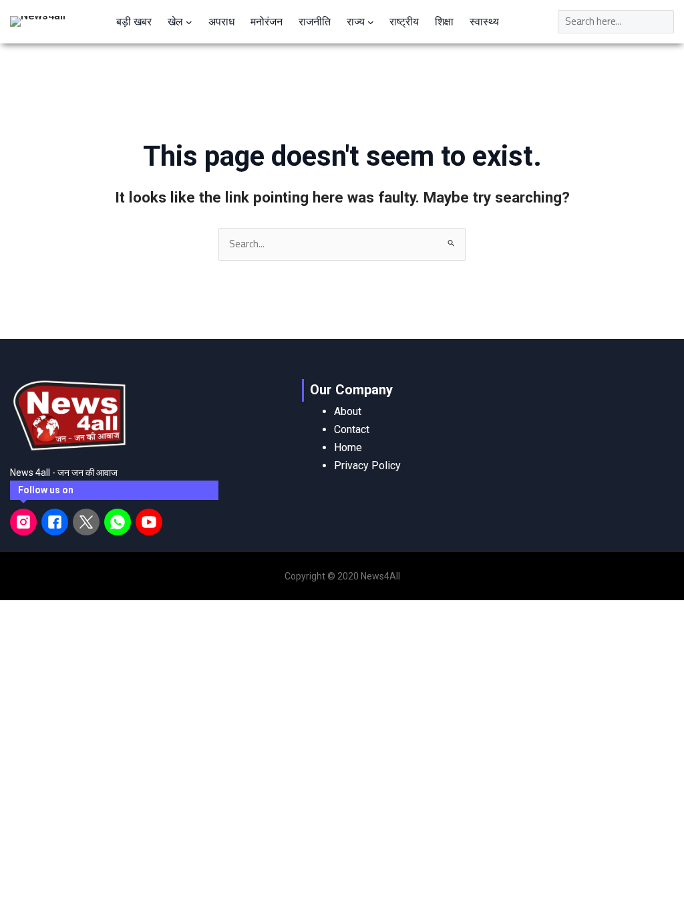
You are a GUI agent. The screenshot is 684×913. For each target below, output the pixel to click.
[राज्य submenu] (370, 21)
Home (348, 447)
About (347, 411)
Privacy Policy (367, 465)
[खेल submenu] (189, 21)
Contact (351, 429)
